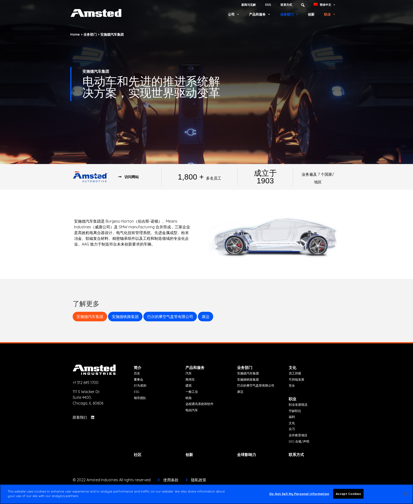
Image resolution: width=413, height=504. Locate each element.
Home (75, 34)
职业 (327, 14)
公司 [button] (231, 14)
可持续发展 (296, 379)
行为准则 (140, 385)
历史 (137, 373)
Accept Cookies (348, 494)
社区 (137, 454)
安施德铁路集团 (125, 316)
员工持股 (295, 373)
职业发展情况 (298, 404)
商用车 (190, 379)
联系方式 (286, 4)
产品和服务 (257, 14)
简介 (137, 367)
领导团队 (140, 398)
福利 (292, 417)
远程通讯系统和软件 (199, 404)
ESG (268, 4)
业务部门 (286, 14)
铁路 (188, 398)
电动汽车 (191, 410)
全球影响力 (246, 454)
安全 (292, 385)
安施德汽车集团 (89, 316)
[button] (302, 5)
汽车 (188, 373)
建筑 (188, 385)
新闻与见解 (248, 4)
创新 (311, 14)
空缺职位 (295, 411)
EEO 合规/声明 (299, 441)
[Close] (405, 493)
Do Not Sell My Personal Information (299, 494)
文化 (292, 367)
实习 (292, 429)
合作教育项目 (298, 435)
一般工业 (191, 392)
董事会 (138, 379)
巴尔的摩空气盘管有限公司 (170, 316)
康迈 (205, 316)
